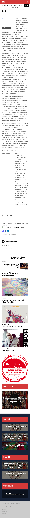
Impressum (4, 509)
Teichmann (9, 215)
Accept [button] (26, 5)
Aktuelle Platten (5, 233)
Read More (15, 7)
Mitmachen (4, 515)
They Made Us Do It (15, 234)
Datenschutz (4, 511)
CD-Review (4, 234)
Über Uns (4, 513)
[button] (3, 231)
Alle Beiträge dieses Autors (7, 248)
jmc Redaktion (7, 14)
